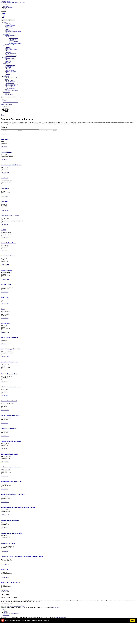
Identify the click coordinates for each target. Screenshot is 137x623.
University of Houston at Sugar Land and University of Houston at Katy (22, 556)
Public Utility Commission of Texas (11, 467)
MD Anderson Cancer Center (9, 454)
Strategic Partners (13, 39)
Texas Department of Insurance (10, 520)
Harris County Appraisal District (10, 349)
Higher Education (10, 83)
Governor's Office (6, 284)
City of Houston (5, 188)
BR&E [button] (5, 57)
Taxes (7, 75)
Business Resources (10, 59)
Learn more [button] (46, 620)
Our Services (9, 26)
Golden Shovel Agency (60, 617)
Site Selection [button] (6, 63)
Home (4, 609)
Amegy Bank (4, 139)
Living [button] (4, 45)
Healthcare (8, 52)
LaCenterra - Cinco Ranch (8, 428)
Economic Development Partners (13, 31)
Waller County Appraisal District (10, 582)
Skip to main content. (5, 1)
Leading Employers (10, 81)
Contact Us (8, 32)
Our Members (6, 4)
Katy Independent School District (10, 415)
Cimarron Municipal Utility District (11, 165)
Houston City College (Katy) (9, 374)
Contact (5, 8)
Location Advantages (11, 71)
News (7, 93)
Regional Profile (10, 70)
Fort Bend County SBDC (8, 256)
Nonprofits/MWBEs (13, 41)
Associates (11, 40)
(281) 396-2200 (55, 607)
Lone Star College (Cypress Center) (11, 441)
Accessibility (6, 615)
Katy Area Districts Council (9, 401)
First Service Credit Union (8, 243)
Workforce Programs (11, 85)
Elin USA (3, 230)
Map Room (8, 72)
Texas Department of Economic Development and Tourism (18, 507)
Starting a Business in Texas (12, 77)
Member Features (10, 94)
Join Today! (6, 6)
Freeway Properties (6, 270)
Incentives (8, 61)
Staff (7, 29)
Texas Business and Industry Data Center (13, 494)
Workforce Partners (10, 88)
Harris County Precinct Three (9, 362)
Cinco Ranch (4, 178)
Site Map (5, 612)
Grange (3, 309)
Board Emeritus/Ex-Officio (15, 43)
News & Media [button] (6, 92)
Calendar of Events (7, 7)
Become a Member (10, 35)
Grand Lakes (4, 297)
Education (8, 48)
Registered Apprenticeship (12, 84)
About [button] (4, 22)
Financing (8, 62)
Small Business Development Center (11, 481)
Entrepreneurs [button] (6, 76)
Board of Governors (13, 38)
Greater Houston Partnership (9, 337)
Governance (9, 30)
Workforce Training (10, 86)
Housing (8, 47)
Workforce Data (9, 80)
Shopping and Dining (11, 53)
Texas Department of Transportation (11, 533)
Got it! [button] (132, 620)
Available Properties (10, 65)
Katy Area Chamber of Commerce (11, 387)
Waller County (5, 569)
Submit (54, 130)
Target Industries (10, 66)
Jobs (7, 89)
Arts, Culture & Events (11, 49)
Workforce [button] (5, 79)
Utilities (8, 74)
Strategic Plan (9, 27)
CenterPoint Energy (6, 152)
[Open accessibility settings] (2, 620)
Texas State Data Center (8, 543)
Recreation (8, 50)
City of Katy (4, 201)
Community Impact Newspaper (10, 215)
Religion (8, 54)
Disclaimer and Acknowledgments (11, 613)
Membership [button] (6, 34)
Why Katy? (8, 23)
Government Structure (11, 56)
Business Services (10, 58)
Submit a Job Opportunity (12, 90)
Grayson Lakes (5, 323)
